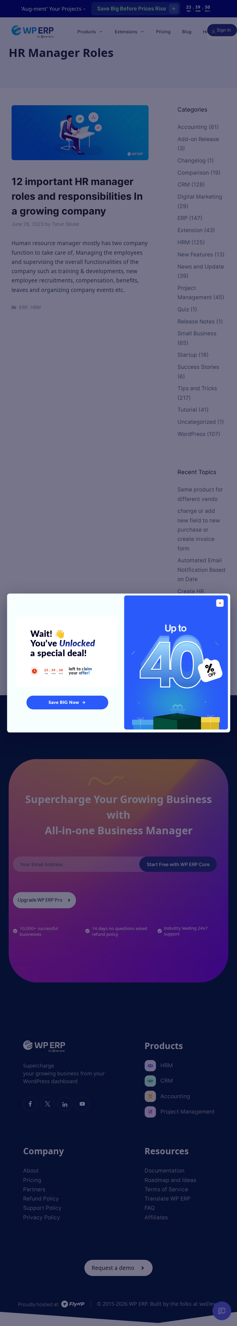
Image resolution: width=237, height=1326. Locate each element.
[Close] (220, 603)
